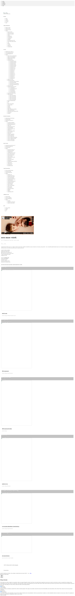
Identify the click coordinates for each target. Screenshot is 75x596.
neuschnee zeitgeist (11, 182)
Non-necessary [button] (2, 590)
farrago (9, 43)
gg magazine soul (12, 68)
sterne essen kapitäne (11, 185)
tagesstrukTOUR (10, 127)
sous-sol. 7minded (8, 197)
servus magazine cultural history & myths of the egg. (10, 526)
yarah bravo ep (10, 163)
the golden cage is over (11, 40)
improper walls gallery (11, 202)
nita (6, 240)
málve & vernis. (4, 313)
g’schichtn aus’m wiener (11, 152)
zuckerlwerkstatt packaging (12, 86)
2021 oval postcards (13, 96)
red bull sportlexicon (11, 135)
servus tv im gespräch (11, 140)
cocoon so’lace (10, 104)
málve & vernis (8, 27)
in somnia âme (10, 37)
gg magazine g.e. (12, 74)
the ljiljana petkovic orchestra (12, 161)
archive (7, 30)
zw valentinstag (12, 87)
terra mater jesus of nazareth (14, 83)
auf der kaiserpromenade (11, 180)
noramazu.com (6, 257)
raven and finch (10, 131)
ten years (3, 4)
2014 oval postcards (13, 99)
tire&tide (9, 39)
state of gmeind (10, 155)
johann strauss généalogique (12, 55)
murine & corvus (8, 29)
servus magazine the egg (9, 52)
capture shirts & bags (11, 110)
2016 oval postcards (13, 98)
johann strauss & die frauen (10, 118)
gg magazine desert (13, 66)
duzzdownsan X (10, 151)
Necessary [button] (2, 585)
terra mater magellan (13, 82)
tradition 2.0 (9, 129)
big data (9, 105)
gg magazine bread (13, 63)
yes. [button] (28, 573)
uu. (8, 102)
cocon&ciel (9, 38)
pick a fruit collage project (12, 41)
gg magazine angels (13, 64)
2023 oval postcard (13, 95)
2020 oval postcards (13, 97)
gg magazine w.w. (12, 67)
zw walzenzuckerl (12, 91)
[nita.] (5, 12)
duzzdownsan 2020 (11, 150)
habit (8, 101)
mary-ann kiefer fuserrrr (9, 170)
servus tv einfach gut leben (12, 138)
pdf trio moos (10, 162)
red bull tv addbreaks (11, 134)
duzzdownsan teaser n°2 (11, 123)
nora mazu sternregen (11, 175)
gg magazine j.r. (12, 72)
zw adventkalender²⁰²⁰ (13, 88)
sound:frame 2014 (10, 191)
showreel (3, 3)
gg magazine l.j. (12, 75)
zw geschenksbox (12, 90)
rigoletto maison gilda (11, 176)
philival (9, 190)
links (6, 209)
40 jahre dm (9, 112)
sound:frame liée (10, 183)
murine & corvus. (5, 484)
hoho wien (9, 132)
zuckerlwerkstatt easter (11, 126)
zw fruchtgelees (12, 89)
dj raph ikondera (10, 179)
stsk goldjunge (10, 187)
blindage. (9, 189)
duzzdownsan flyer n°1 (11, 149)
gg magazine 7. (12, 71)
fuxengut (9, 113)
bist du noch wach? (11, 159)
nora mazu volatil (8, 171)
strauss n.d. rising (10, 79)
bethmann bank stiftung (11, 57)
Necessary (3, 586)
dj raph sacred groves (11, 154)
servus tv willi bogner (11, 139)
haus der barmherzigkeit (11, 100)
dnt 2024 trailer (8, 119)
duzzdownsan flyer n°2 (9, 146)
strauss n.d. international (11, 56)
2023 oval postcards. (5, 371)
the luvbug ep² (8, 147)
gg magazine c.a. (12, 77)
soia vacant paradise (11, 177)
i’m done (9, 44)
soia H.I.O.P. (10, 158)
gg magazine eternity (13, 65)
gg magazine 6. (12, 70)
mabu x (9, 34)
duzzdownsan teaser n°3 (9, 120)
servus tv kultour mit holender (12, 137)
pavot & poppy (10, 31)
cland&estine (10, 35)
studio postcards (10, 94)
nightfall (9, 200)
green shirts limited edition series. (13, 111)
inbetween (9, 45)
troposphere (9, 160)
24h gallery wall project (11, 201)
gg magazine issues (11, 59)
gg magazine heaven (13, 61)
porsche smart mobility (11, 130)
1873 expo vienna (10, 85)
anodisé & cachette (11, 33)
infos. (31, 573)
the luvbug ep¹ (10, 164)
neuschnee (9, 107)
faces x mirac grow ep (11, 153)
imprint (7, 208)
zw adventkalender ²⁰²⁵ (9, 53)
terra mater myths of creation (14, 81)
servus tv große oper (11, 136)
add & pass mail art (11, 32)
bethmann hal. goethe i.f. (9, 51)
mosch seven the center (11, 156)
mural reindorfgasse (9, 198)
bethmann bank (10, 58)
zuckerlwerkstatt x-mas (11, 128)
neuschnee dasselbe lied (11, 178)
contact (3, 2)
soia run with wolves (9, 172)
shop (3, 5)
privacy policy (8, 207)
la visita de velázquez (11, 122)
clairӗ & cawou (8, 28)
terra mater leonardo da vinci (14, 84)
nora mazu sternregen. (5, 555)
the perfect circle (10, 165)
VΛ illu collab (10, 46)
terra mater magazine (11, 80)
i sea (8, 42)
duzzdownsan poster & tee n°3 (10, 145)
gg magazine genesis (13, 62)
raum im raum (8, 196)
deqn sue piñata (10, 184)
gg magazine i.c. (12, 78)
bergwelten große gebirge (12, 92)
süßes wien (9, 125)
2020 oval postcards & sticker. (7, 428)
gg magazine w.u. (12, 73)
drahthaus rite (10, 174)
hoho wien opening (11, 103)
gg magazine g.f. (12, 69)
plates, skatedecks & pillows (12, 108)
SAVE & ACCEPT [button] (3, 595)
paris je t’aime (10, 186)
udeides (9, 106)
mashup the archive (11, 188)
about (3, 1)
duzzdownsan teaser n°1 (11, 124)
